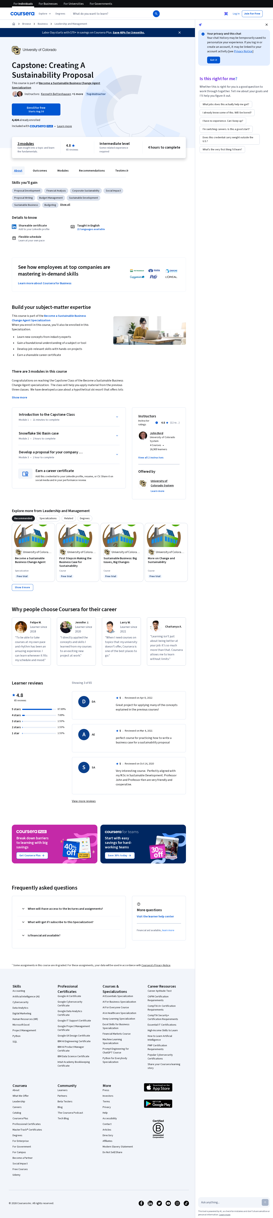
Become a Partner (23, 1158)
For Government (22, 1147)
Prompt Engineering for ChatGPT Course (116, 1051)
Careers (17, 1107)
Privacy (107, 1107)
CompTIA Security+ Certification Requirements (163, 1017)
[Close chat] (266, 24)
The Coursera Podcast (70, 1113)
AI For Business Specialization (119, 1002)
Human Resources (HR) (25, 1019)
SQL (15, 1042)
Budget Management (51, 198)
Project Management (24, 1030)
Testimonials (124, 171)
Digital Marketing (22, 1013)
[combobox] (108, 13)
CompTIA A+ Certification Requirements (162, 1008)
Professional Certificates (27, 1124)
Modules (62, 171)
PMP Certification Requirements (157, 1047)
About (18, 171)
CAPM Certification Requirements (158, 998)
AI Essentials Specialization (118, 996)
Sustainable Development (83, 198)
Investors (108, 1096)
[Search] (156, 13)
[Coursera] (22, 14)
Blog (60, 1107)
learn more (168, 930)
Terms (106, 1101)
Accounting (19, 991)
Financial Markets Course (117, 1034)
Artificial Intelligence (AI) (26, 996)
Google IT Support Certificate (74, 1021)
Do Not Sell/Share (112, 1152)
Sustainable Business (26, 205)
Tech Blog (63, 1118)
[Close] (179, 32)
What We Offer (21, 1096)
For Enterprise (21, 1141)
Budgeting (50, 205)
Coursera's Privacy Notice (155, 965)
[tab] (23, 518)
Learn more (64, 126)
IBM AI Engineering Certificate (74, 1041)
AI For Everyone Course (116, 1007)
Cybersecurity (21, 1002)
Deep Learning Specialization (119, 1019)
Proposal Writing (23, 198)
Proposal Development (27, 191)
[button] (60, 13)
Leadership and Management (71, 24)
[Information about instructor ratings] (156, 422)
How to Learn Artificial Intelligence (160, 1038)
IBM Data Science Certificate (73, 1056)
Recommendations (92, 171)
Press (106, 1090)
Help (105, 1113)
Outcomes (40, 171)
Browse (26, 24)
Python (16, 1036)
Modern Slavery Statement (118, 1147)
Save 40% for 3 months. (129, 32)
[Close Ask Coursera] (226, 13)
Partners (62, 1096)
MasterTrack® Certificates (27, 1130)
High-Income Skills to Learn (163, 1030)
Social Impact (113, 191)
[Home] (13, 24)
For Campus (19, 1152)
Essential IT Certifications (162, 1025)
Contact (107, 1124)
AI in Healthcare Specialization (119, 1013)
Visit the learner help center (155, 916)
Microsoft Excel (21, 1025)
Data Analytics (20, 1008)
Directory (108, 1135)
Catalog (17, 1113)
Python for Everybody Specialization (115, 1060)
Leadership (19, 1101)
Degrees (17, 1135)
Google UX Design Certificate (74, 1036)
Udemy (16, 1175)
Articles (107, 1130)
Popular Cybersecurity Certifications (160, 1057)
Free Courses (20, 1169)
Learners (63, 1090)
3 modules (25, 143)
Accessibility (110, 1118)
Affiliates (107, 1141)
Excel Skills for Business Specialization (116, 1026)
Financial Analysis (56, 191)
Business (43, 24)
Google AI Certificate (69, 996)
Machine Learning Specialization (112, 1041)
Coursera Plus (20, 1118)
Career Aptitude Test (159, 991)
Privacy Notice (243, 51)
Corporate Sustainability (85, 191)
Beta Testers (65, 1101)
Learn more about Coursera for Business (44, 283)
